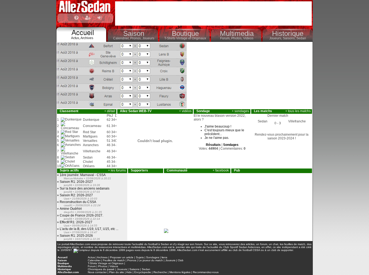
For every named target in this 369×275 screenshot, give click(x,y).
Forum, (225, 38)
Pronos (131, 260)
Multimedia (237, 33)
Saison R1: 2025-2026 (76, 236)
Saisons (134, 269)
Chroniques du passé (101, 269)
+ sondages (240, 111)
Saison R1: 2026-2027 (76, 182)
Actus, (75, 38)
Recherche (160, 272)
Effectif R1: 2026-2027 (75, 222)
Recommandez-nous (206, 272)
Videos (248, 38)
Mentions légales (179, 272)
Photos (102, 266)
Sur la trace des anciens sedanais (84, 188)
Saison (133, 33)
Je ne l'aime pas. (216, 138)
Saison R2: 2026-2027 (76, 195)
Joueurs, (276, 38)
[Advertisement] (213, 13)
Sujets (140, 257)
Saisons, (289, 38)
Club (180, 260)
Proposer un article (121, 257)
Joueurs (148, 38)
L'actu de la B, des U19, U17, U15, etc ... (88, 229)
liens (164, 257)
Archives (86, 38)
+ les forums (117, 170)
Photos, (237, 38)
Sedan (301, 38)
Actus (91, 257)
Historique (287, 33)
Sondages (152, 257)
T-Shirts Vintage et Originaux (185, 38)
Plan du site (116, 272)
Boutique (185, 33)
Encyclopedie (142, 272)
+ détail (109, 111)
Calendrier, (121, 38)
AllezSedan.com (68, 272)
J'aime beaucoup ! (217, 126)
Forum (92, 266)
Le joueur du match (151, 260)
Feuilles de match (114, 260)
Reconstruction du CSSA (77, 202)
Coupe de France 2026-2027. (81, 215)
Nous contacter (97, 272)
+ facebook (221, 170)
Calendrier (94, 260)
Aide (129, 272)
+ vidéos (185, 111)
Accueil (63, 257)
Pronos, (136, 38)
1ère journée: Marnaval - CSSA (82, 175)
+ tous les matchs (298, 111)
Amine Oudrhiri (70, 209)
